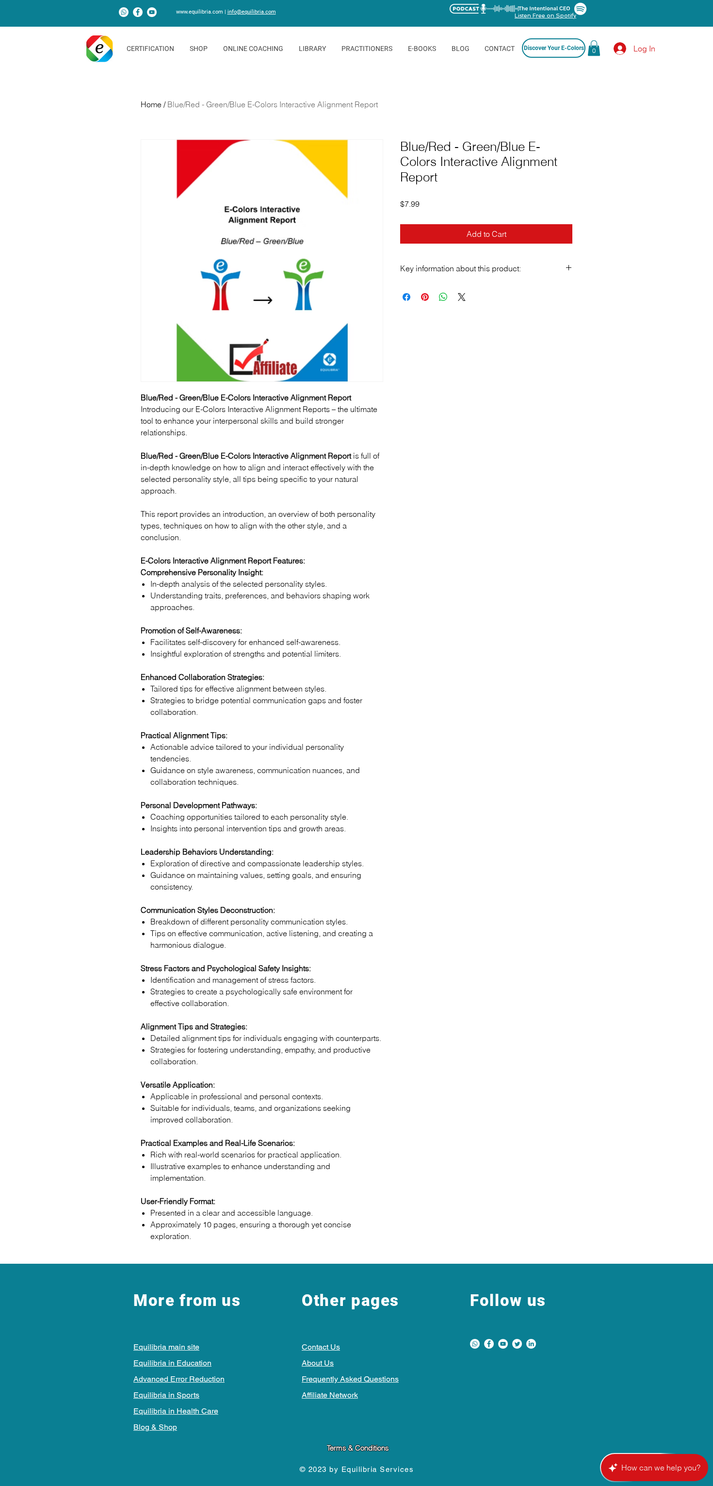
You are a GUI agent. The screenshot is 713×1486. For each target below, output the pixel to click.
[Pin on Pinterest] (425, 297)
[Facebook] (138, 12)
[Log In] (611, 48)
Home (151, 104)
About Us (318, 1363)
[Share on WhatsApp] (443, 297)
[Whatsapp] (124, 12)
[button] (593, 48)
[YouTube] (152, 12)
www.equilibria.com (199, 12)
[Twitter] (517, 1344)
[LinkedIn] (531, 1344)
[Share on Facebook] (406, 297)
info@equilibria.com (251, 12)
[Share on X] (462, 297)
